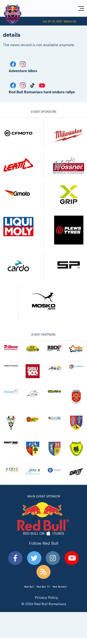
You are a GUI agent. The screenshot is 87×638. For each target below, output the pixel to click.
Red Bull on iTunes (43, 533)
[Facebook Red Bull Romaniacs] (13, 85)
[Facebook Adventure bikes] (13, 64)
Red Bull (29, 586)
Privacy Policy (46, 597)
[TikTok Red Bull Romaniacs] (33, 85)
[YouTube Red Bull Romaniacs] (42, 85)
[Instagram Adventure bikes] (22, 64)
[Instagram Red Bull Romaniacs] (23, 85)
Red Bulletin (60, 586)
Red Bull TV (43, 586)
